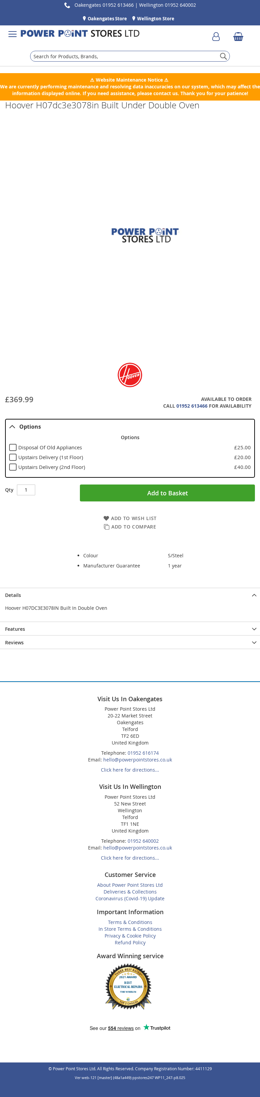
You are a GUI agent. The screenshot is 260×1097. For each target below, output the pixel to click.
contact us (165, 93)
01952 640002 (143, 841)
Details (13, 595)
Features (15, 629)
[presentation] (130, 594)
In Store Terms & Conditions (130, 929)
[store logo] (80, 34)
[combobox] (130, 56)
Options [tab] (30, 426)
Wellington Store (155, 19)
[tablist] (130, 448)
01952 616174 (143, 753)
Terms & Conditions (130, 922)
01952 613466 (192, 406)
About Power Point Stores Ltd (130, 885)
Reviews (14, 642)
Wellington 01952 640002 (167, 5)
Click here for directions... (130, 770)
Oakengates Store (107, 19)
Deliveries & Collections (130, 891)
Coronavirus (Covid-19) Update (130, 898)
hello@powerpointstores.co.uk (137, 759)
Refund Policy (130, 942)
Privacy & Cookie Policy (130, 935)
